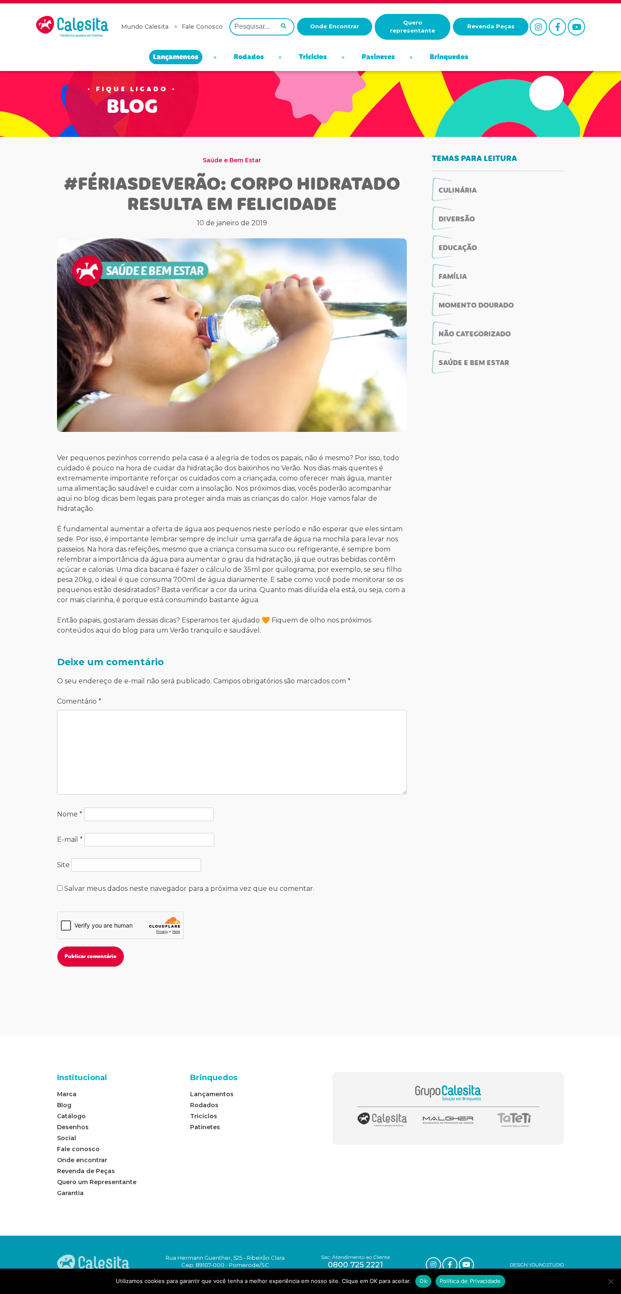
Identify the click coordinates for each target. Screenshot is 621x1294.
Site (63, 865)
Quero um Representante (96, 1182)
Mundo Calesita (145, 26)
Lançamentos (176, 57)
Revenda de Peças (86, 1171)
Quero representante (412, 26)
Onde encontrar (82, 1160)
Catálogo (71, 1116)
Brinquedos (449, 57)
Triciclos (313, 57)
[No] (610, 1281)
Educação (458, 248)
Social (66, 1138)
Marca (66, 1094)
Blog (64, 1105)
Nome (69, 814)
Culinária (458, 191)
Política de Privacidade (470, 1281)
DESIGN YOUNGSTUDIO (537, 1265)
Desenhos (73, 1127)
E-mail (70, 839)
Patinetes (378, 57)
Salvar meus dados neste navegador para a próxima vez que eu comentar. (189, 889)
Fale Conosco (202, 26)
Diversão (457, 219)
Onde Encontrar (334, 26)
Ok (423, 1281)
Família (453, 277)
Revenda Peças (491, 26)
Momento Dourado (476, 305)
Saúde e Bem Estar (232, 160)
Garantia (70, 1193)
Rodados (249, 57)
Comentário (79, 701)
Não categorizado (475, 334)
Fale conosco (78, 1149)
